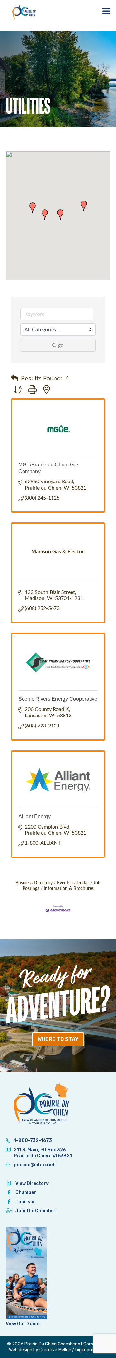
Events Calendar (73, 883)
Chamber (25, 1192)
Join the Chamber (35, 1210)
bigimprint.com (91, 1350)
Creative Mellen (55, 1350)
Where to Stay (58, 1039)
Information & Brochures (69, 888)
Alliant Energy (34, 816)
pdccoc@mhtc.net (34, 1164)
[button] (32, 208)
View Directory (32, 1183)
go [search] (60, 345)
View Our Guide (22, 1323)
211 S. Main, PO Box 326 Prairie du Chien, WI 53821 (43, 1152)
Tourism (24, 1201)
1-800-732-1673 (32, 1140)
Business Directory (34, 883)
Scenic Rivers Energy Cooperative (57, 699)
